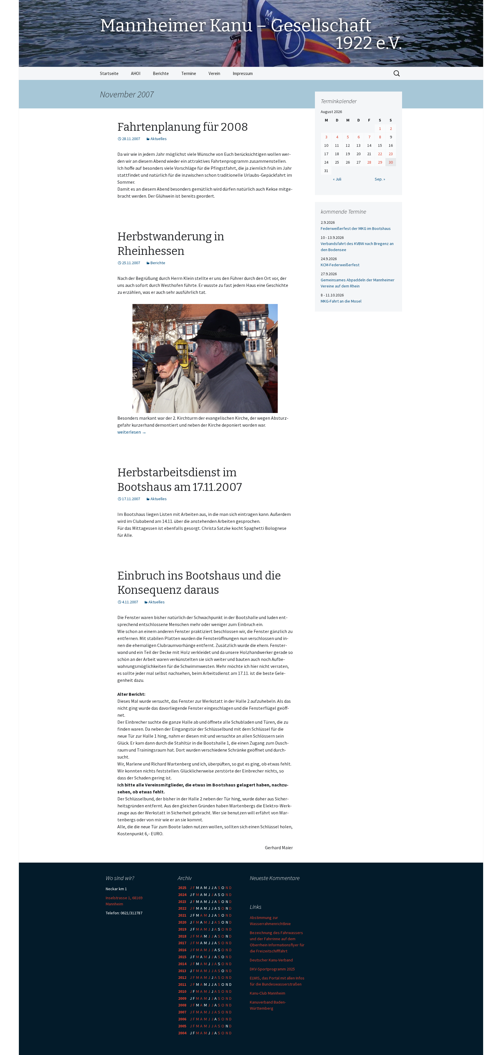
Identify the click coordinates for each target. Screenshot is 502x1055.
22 (380, 153)
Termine (188, 73)
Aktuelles (158, 138)
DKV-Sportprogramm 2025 (272, 969)
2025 (182, 887)
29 (380, 162)
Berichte (161, 73)
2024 (182, 894)
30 (391, 162)
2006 (182, 1019)
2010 (182, 991)
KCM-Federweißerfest (340, 264)
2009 (182, 998)
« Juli (337, 179)
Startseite (109, 73)
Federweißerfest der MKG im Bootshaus (356, 228)
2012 (182, 977)
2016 (182, 949)
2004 (182, 1033)
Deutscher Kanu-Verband (271, 960)
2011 (182, 984)
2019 (182, 929)
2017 (182, 942)
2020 (182, 922)
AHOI (135, 73)
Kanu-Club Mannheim (267, 993)
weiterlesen (131, 432)
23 (391, 153)
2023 (182, 901)
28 (369, 162)
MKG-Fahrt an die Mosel (341, 301)
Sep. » (380, 179)
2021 (182, 915)
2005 (182, 1026)
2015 (182, 956)
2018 (182, 936)
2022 (182, 908)
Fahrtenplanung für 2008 (182, 127)
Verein (214, 73)
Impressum (243, 73)
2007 (182, 1012)
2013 (182, 970)
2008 (182, 1005)
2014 (182, 963)
